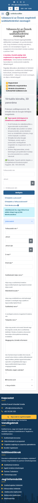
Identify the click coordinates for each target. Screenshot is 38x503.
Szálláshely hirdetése (11, 465)
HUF (26, 8)
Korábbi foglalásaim (11, 448)
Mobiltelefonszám (12, 291)
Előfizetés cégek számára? (14, 370)
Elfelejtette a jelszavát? (13, 198)
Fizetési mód (11, 380)
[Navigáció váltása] (10, 8)
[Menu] (2, 14)
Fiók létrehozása (11, 205)
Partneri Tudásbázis (11, 471)
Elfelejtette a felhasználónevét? (16, 202)
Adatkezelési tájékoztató (13, 492)
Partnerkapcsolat (10, 475)
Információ (10, 221)
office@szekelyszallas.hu (20, 5)
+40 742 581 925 (10, 411)
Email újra (9, 263)
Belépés (19, 192)
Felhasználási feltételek (11, 488)
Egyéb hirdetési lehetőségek (14, 468)
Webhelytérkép (9, 498)
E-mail (8, 254)
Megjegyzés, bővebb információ (16, 340)
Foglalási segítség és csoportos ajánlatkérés (20, 444)
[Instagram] (20, 2)
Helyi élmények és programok (14, 441)
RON (29, 8)
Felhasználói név (9, 170)
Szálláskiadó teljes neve (14, 275)
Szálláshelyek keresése (12, 438)
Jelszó (5, 179)
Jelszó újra (9, 246)
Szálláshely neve (11, 306)
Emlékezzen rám (11, 188)
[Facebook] (14, 2)
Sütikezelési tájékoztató (12, 495)
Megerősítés (10, 385)
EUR (22, 8)
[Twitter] (17, 2)
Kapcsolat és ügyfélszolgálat (20, 417)
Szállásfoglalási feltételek (13, 485)
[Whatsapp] (24, 2)
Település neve (11, 320)
